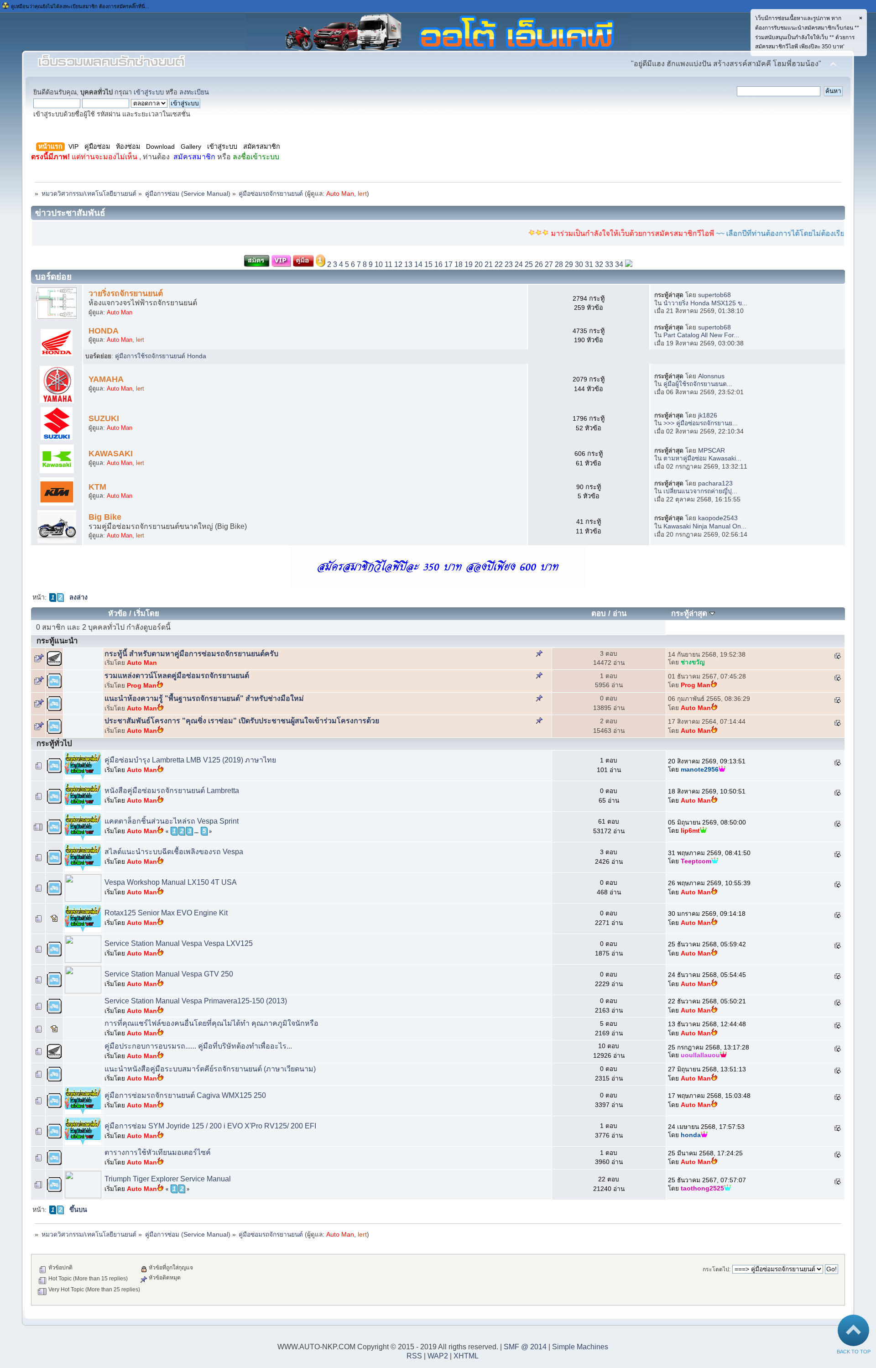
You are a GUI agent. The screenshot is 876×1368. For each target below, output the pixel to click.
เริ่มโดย (146, 613)
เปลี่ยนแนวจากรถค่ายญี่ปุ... (700, 491)
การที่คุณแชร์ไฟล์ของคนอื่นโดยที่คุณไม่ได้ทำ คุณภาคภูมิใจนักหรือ (211, 1023)
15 (428, 264)
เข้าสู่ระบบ (149, 92)
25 (529, 264)
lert (362, 193)
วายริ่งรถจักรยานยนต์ (126, 293)
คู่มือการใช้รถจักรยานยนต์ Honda (160, 356)
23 (509, 264)
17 (448, 264)
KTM (97, 486)
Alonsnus (711, 376)
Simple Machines (580, 1347)
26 (539, 264)
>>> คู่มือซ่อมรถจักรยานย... (700, 423)
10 (379, 264)
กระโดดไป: (716, 1269)
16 (438, 264)
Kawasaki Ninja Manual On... (704, 526)
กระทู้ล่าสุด (690, 613)
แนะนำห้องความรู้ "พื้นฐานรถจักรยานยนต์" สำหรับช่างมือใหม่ (204, 698)
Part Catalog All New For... (701, 335)
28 (559, 264)
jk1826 (707, 415)
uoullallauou (700, 1055)
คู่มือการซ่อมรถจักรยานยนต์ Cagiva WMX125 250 (185, 1095)
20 (478, 264)
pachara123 (715, 483)
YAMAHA (106, 379)
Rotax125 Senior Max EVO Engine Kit (166, 913)
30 (579, 264)
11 (388, 264)
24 (519, 264)
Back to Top (854, 1351)
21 (489, 264)
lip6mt (690, 830)
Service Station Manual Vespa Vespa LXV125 (178, 943)
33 (609, 264)
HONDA (104, 330)
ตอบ (598, 613)
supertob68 (714, 295)
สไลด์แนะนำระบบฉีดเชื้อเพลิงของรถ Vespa (173, 852)
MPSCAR (711, 450)
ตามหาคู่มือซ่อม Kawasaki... (702, 458)
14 (418, 264)
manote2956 (700, 769)
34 (619, 264)
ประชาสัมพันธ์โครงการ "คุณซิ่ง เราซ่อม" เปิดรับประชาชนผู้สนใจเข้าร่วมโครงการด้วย (241, 721)
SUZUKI (104, 418)
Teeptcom (696, 861)
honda (691, 1135)
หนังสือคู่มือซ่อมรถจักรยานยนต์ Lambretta (171, 790)
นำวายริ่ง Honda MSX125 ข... (705, 303)
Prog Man (141, 685)
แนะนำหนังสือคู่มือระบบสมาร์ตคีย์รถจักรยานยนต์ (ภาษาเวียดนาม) (210, 1069)
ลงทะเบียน (194, 92)
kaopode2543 (718, 518)
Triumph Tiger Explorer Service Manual (167, 1179)
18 (458, 264)
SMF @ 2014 (525, 1347)
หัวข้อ (117, 613)
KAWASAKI (111, 453)
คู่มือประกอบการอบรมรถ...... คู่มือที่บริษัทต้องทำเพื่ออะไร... (198, 1046)
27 (549, 264)
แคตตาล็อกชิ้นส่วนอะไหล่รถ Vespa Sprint (171, 821)
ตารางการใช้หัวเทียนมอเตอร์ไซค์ (157, 1152)
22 (499, 264)
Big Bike (105, 517)
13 (408, 264)
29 (569, 264)
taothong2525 (702, 1188)
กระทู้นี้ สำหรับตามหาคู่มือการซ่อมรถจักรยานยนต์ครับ (191, 654)
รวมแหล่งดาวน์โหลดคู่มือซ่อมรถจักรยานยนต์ (176, 675)
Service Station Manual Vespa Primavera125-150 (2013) (195, 1001)
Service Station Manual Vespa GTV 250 (168, 974)
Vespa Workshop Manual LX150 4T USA (170, 882)
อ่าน (619, 613)
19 (468, 264)
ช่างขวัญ (693, 662)
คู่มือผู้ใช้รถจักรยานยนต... (697, 384)
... (196, 831)
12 (398, 264)
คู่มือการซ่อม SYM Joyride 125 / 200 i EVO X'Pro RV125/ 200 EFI (210, 1126)
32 (599, 264)
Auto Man (340, 193)
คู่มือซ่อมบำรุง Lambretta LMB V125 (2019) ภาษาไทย (190, 760)
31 (589, 264)
